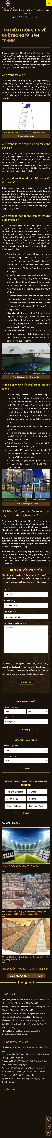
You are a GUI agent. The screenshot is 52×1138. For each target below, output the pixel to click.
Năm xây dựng (10, 756)
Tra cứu (26, 813)
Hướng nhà (8, 717)
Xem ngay (26, 729)
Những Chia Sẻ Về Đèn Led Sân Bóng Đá (20, 866)
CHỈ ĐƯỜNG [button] (10, 1090)
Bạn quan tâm (10, 612)
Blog (3, 871)
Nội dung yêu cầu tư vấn (15, 623)
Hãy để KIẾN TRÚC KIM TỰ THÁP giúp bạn (25, 969)
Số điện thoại (10, 601)
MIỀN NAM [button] (9, 994)
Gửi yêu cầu (26, 682)
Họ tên (7, 589)
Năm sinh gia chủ (11, 707)
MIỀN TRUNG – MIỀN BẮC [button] (16, 1042)
